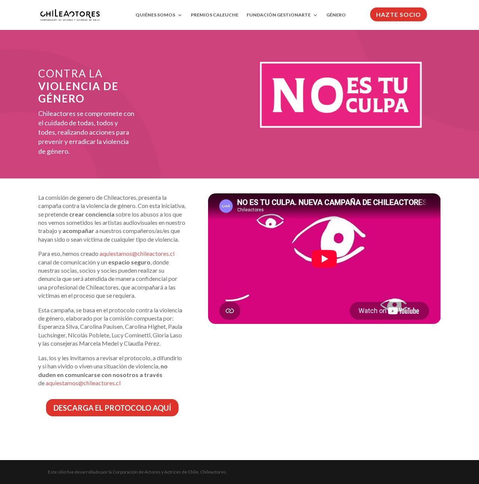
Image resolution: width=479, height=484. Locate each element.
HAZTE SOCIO (398, 14)
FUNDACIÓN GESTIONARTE (279, 15)
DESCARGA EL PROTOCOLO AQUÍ (112, 407)
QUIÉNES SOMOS (155, 15)
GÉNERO (336, 15)
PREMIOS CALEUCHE (214, 15)
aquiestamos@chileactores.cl (137, 253)
